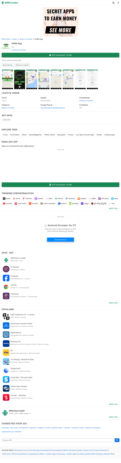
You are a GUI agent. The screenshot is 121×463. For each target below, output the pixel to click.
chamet (40, 198)
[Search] (117, 440)
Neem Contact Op (85, 450)
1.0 (4, 101)
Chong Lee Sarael (18, 50)
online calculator (49, 203)
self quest (105, 198)
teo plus (35, 203)
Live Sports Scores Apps (85, 135)
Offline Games (49, 135)
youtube (9, 203)
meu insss (14, 428)
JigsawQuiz (33, 454)
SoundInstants (21, 454)
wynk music (22, 203)
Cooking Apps (109, 135)
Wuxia (24, 135)
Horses (70, 135)
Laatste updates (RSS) (87, 454)
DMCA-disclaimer (69, 450)
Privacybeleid (56, 450)
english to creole (44, 428)
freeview (29, 198)
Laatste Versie (10, 93)
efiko (50, 198)
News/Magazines (35, 135)
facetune (71, 198)
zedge (86, 203)
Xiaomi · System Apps (47, 454)
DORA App (17, 43)
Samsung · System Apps (67, 454)
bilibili (94, 198)
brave (18, 198)
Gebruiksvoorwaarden (40, 450)
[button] (113, 2)
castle (8, 198)
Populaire (8, 309)
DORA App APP (10, 142)
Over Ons (27, 450)
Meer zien (113, 208)
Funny (5, 135)
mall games (23, 428)
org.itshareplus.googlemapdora (53, 108)
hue (113, 203)
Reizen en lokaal (22, 65)
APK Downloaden (62, 55)
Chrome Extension (100, 450)
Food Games (14, 135)
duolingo (75, 203)
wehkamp (33, 428)
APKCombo (6, 39)
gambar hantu (57, 428)
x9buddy (5, 428)
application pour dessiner (12, 432)
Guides (99, 135)
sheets (60, 198)
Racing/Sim (61, 135)
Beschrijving (7, 65)
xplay (116, 198)
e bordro (67, 428)
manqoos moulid (77, 428)
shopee (83, 198)
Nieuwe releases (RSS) (106, 454)
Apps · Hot (8, 253)
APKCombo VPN (8, 454)
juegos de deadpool (93, 428)
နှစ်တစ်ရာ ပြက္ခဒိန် (100, 203)
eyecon (63, 203)
